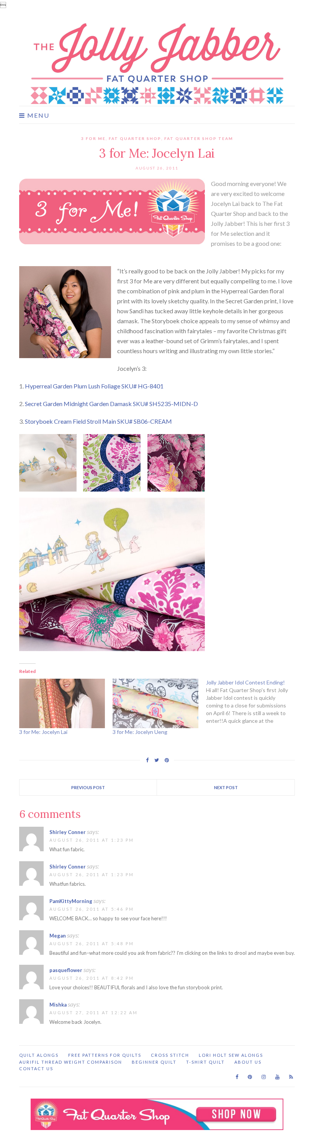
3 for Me (93, 138)
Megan (57, 936)
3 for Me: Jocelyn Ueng (140, 732)
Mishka (58, 1005)
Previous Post (88, 787)
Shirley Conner (67, 832)
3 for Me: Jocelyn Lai (43, 732)
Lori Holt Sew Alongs (231, 1055)
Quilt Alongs (39, 1055)
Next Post (226, 787)
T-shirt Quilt (205, 1061)
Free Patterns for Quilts (104, 1055)
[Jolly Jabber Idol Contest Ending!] (252, 702)
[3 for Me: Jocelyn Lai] (62, 703)
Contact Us (36, 1068)
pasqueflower (65, 970)
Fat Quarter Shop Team (198, 138)
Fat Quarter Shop (135, 138)
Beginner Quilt (154, 1061)
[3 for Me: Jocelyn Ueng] (155, 703)
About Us (248, 1061)
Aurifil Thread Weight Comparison (70, 1061)
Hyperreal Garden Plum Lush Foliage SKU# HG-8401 (94, 386)
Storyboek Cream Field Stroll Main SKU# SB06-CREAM (98, 421)
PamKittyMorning (70, 901)
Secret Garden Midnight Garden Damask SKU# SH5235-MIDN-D (111, 403)
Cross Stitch (170, 1055)
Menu (37, 115)
